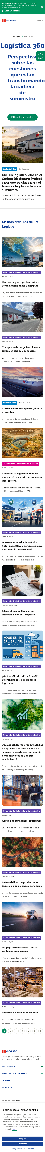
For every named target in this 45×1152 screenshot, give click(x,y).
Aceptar (22, 1139)
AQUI (14, 1129)
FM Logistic (17, 37)
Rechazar (22, 1144)
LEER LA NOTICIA (12, 11)
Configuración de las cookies (22, 1149)
